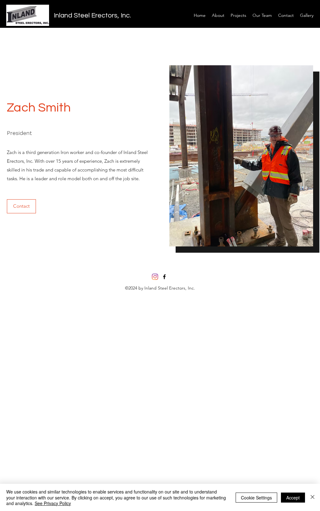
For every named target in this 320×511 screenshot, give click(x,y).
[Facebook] (164, 277)
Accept (293, 497)
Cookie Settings (256, 497)
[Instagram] (155, 277)
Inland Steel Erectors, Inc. (92, 15)
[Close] (312, 497)
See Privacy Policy (53, 503)
